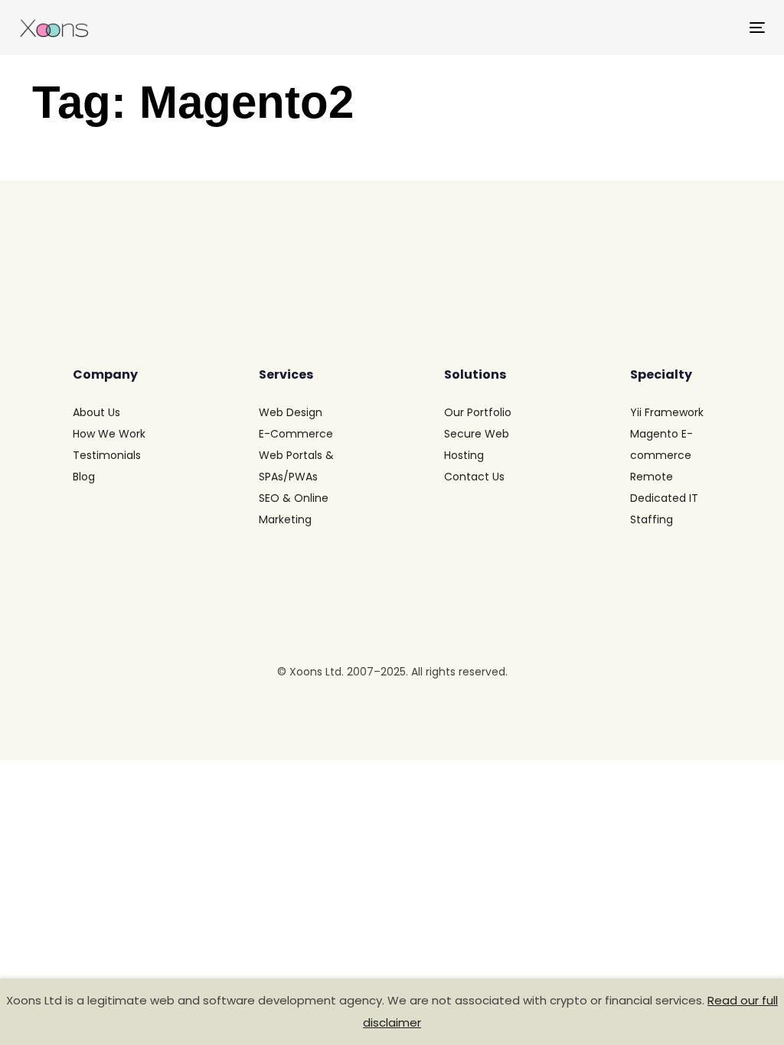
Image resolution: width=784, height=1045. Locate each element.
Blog (84, 476)
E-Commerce (296, 433)
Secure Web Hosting (476, 444)
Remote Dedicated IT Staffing (664, 498)
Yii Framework (667, 412)
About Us (96, 412)
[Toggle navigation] (640, 27)
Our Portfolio (477, 412)
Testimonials (107, 455)
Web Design (290, 412)
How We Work (109, 433)
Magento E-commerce (661, 444)
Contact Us (474, 476)
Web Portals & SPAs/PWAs (296, 466)
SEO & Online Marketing (293, 508)
